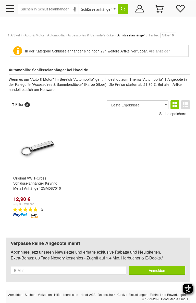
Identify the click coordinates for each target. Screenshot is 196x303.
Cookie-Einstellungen (132, 294)
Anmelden (157, 270)
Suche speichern (172, 113)
